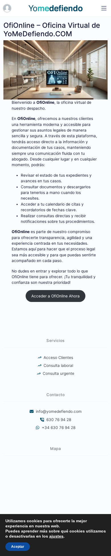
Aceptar (17, 547)
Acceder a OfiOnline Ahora (55, 296)
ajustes (56, 536)
